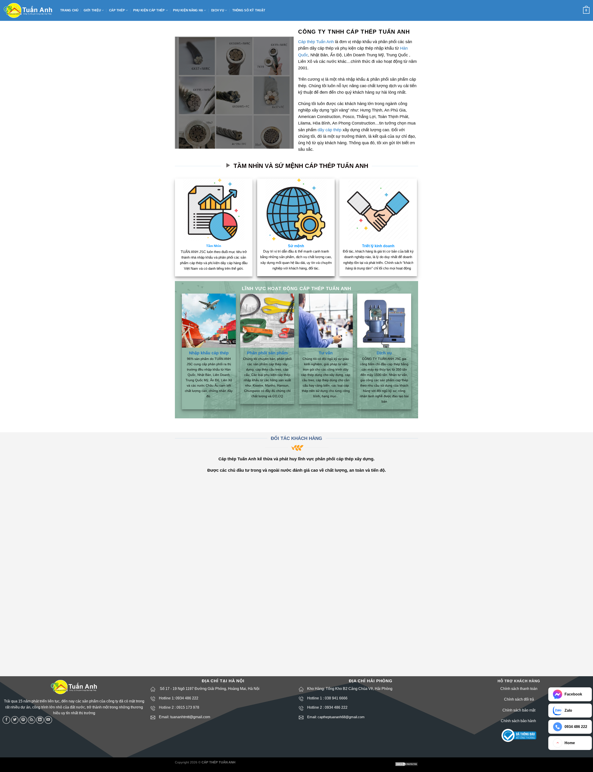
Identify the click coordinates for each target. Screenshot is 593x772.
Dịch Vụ (217, 10)
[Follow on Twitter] (15, 720)
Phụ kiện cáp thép (149, 10)
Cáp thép (117, 10)
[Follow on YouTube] (48, 720)
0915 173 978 (188, 707)
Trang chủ (69, 10)
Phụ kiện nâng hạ (188, 10)
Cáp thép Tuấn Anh (316, 41)
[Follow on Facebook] (6, 720)
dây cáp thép (329, 130)
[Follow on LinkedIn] (40, 720)
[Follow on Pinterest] (23, 720)
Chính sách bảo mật (518, 710)
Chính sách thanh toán (518, 689)
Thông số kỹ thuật (248, 10)
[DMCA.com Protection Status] (406, 764)
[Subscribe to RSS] (31, 720)
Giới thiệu (92, 10)
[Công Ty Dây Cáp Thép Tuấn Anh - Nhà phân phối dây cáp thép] (28, 11)
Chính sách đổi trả (519, 699)
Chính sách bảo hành (519, 721)
